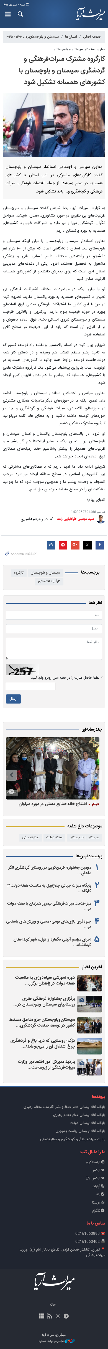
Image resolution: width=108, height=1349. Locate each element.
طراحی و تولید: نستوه (52, 1341)
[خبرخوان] (50, 1316)
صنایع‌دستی (30, 837)
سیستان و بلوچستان (44, 37)
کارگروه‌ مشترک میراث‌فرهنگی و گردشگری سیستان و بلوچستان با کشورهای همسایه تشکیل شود (62, 71)
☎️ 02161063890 (90, 1234)
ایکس (95, 1170)
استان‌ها (71, 37)
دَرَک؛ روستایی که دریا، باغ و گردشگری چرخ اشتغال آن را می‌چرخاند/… (42, 1043)
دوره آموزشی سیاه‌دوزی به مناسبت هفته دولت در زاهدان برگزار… (45, 980)
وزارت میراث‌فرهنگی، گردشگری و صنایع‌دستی (72, 1139)
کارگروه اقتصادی (49, 581)
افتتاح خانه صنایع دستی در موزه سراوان (59, 804)
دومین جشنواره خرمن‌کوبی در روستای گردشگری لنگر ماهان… (50, 870)
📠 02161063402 (90, 1242)
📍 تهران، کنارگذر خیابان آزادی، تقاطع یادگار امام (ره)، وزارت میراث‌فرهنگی (62, 1252)
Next (11, 775)
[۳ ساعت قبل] (89, 1046)
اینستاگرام (93, 1162)
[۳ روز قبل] (52, 768)
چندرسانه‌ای (91, 730)
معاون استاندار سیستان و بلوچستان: (79, 49)
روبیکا (96, 1203)
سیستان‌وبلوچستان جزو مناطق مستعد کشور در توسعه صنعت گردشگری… (42, 1022)
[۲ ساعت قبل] (89, 1004)
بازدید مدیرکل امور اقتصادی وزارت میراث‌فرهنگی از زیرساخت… (46, 1064)
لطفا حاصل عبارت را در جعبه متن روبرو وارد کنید (66, 678)
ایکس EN (93, 1178)
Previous (96, 775)
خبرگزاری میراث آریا (90, 14)
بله (98, 1194)
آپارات (96, 1186)
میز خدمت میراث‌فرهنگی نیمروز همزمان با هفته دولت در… (49, 906)
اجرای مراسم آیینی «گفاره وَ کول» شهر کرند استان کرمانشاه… (52, 942)
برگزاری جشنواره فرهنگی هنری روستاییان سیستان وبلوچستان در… (44, 1001)
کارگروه (19, 573)
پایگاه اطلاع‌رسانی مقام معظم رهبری (79, 1115)
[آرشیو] (41, 1316)
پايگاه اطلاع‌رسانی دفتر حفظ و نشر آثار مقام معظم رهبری (64, 1107)
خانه (53, 1305)
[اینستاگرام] (58, 1316)
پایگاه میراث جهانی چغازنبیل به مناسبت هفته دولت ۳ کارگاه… (49, 888)
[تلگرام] (66, 1316)
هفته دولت (54, 837)
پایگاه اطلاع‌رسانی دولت (87, 1123)
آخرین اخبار (92, 967)
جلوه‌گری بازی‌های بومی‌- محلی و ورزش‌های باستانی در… (48, 924)
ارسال (13, 699)
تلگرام (96, 1211)
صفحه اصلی (92, 37)
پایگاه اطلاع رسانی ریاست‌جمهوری (80, 1131)
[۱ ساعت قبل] (89, 983)
